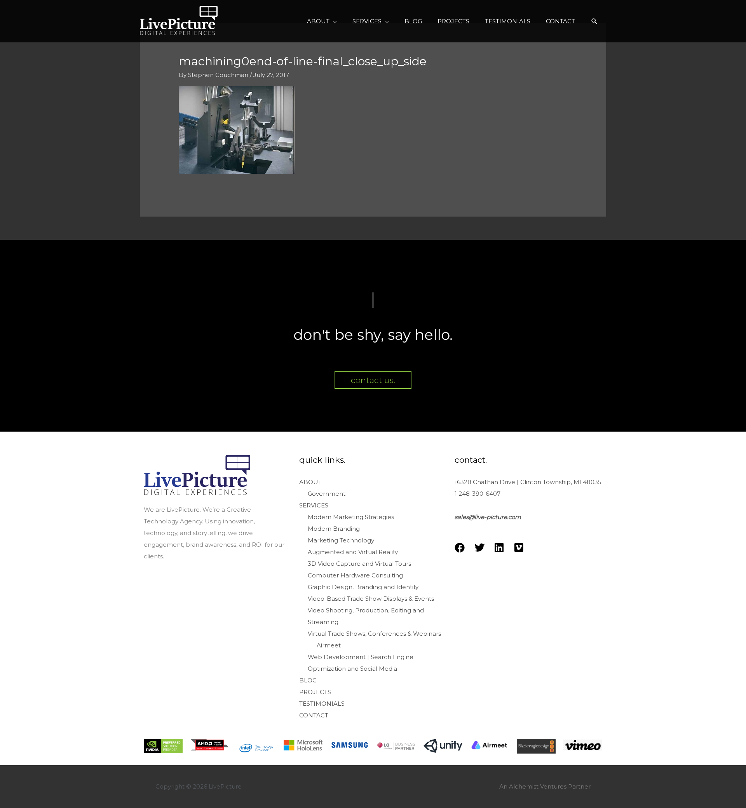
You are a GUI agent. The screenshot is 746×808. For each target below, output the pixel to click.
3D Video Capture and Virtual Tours (359, 563)
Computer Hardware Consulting (355, 575)
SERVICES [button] (313, 505)
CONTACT (313, 715)
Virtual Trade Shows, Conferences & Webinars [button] (374, 633)
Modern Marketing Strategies (351, 517)
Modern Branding (334, 528)
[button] (322, 21)
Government (326, 493)
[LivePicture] (179, 20)
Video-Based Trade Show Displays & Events (371, 598)
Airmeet (329, 645)
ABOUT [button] (310, 482)
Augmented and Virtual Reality (353, 552)
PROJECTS (315, 692)
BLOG (308, 680)
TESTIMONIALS (322, 703)
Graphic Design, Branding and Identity (363, 587)
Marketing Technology (341, 540)
